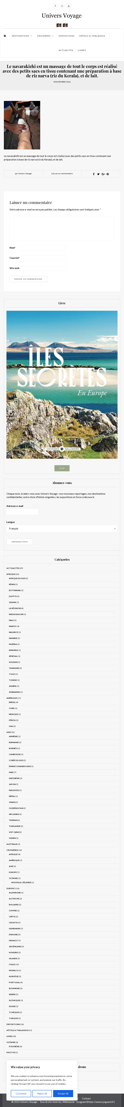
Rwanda (13, 650)
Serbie (12, 994)
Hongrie (13, 952)
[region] (42, 1080)
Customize (21, 1093)
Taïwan (13, 820)
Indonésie (14, 778)
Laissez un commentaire (62, 173)
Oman (12, 802)
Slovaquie (14, 1000)
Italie (12, 964)
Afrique (10, 574)
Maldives (14, 790)
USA (11, 726)
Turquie (13, 1018)
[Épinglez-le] (107, 174)
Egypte (13, 596)
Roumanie (14, 988)
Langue (10, 522)
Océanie (13, 878)
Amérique (11, 698)
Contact (86, 1098)
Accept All (63, 1093)
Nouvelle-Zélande (21, 882)
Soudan (13, 662)
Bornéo (13, 748)
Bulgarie (14, 904)
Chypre (13, 910)
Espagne (13, 934)
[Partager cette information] (93, 174)
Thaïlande (14, 826)
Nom (13, 247)
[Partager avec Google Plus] (103, 174)
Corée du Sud (16, 760)
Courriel (15, 257)
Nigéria (13, 644)
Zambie (12, 686)
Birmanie (14, 742)
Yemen (12, 838)
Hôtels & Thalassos (92, 36)
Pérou (12, 720)
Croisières (44, 36)
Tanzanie (14, 668)
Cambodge (15, 754)
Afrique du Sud (17, 578)
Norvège (13, 976)
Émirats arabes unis (20, 766)
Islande (13, 958)
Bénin (12, 584)
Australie (11, 844)
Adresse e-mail (14, 505)
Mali (11, 620)
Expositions (67, 36)
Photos (10, 1052)
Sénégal (13, 656)
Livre (9, 1036)
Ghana (12, 602)
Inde (11, 772)
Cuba (12, 708)
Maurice (13, 632)
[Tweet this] (98, 174)
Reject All (42, 1093)
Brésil (12, 702)
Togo (12, 674)
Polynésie (14, 1046)
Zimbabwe (14, 692)
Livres (82, 50)
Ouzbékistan (16, 808)
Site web (14, 268)
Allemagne (15, 892)
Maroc (12, 626)
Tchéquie (14, 1012)
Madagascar (16, 614)
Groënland (15, 946)
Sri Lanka (14, 814)
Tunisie (13, 680)
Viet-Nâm (14, 832)
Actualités (66, 50)
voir (62, 468)
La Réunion (15, 608)
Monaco (13, 970)
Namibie (13, 638)
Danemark (14, 928)
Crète (12, 916)
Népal (12, 796)
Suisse (12, 1006)
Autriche (14, 898)
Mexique (13, 714)
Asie (8, 732)
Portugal (14, 982)
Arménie (13, 736)
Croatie (13, 922)
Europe (13, 872)
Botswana (15, 590)
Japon (12, 784)
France (13, 940)
